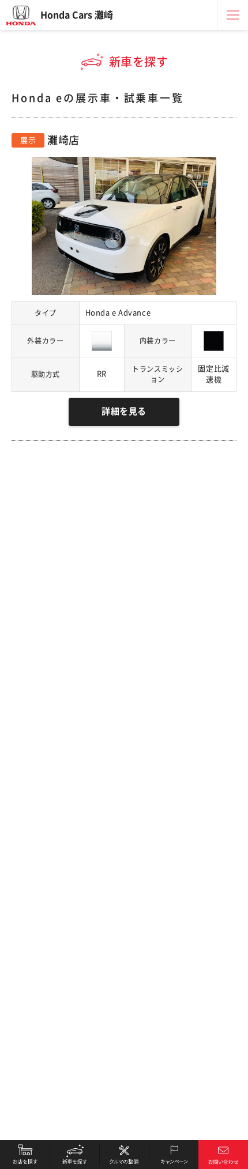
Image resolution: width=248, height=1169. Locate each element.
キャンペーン (173, 1154)
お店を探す (25, 1154)
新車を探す (74, 1154)
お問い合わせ (223, 1154)
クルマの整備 (124, 1154)
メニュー (233, 15)
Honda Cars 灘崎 (76, 15)
